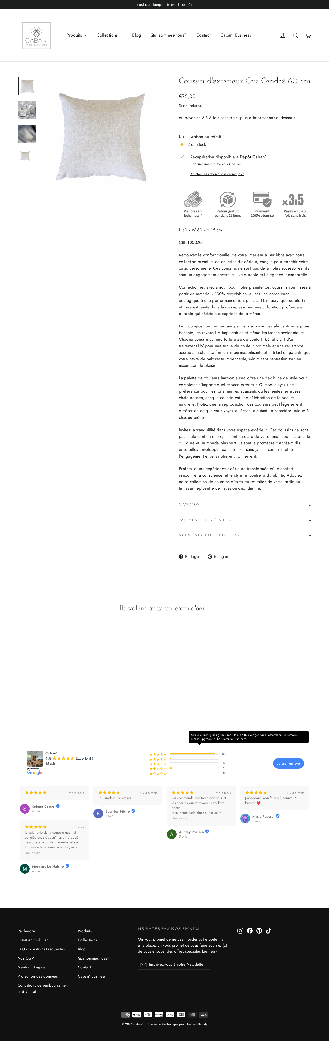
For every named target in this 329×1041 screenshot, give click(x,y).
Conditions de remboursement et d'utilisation (43, 988)
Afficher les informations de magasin (217, 174)
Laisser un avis (289, 763)
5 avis (183, 836)
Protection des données (38, 976)
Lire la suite (32, 853)
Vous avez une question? (209, 535)
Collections (108, 35)
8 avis (256, 821)
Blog (136, 35)
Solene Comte (43, 806)
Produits (74, 35)
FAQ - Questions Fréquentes (41, 949)
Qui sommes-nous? (169, 35)
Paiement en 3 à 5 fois (206, 520)
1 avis (109, 816)
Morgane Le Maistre (48, 866)
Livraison (191, 505)
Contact (203, 35)
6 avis (36, 871)
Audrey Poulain (191, 831)
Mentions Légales (32, 967)
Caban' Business (235, 35)
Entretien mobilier (33, 940)
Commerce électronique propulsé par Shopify (177, 1024)
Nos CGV (26, 958)
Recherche (26, 931)
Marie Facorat (263, 816)
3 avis (36, 811)
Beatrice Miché (117, 811)
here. (244, 739)
